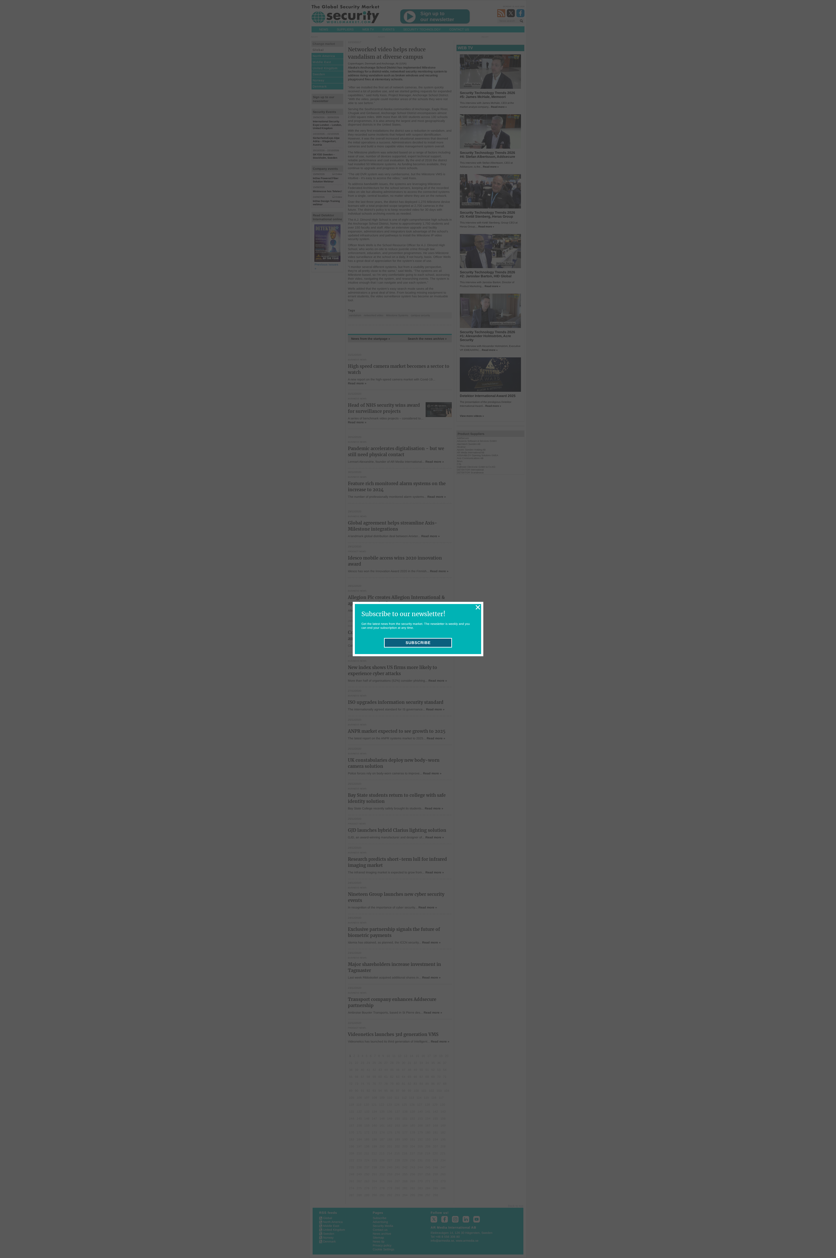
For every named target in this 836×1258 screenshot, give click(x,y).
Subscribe (418, 643)
